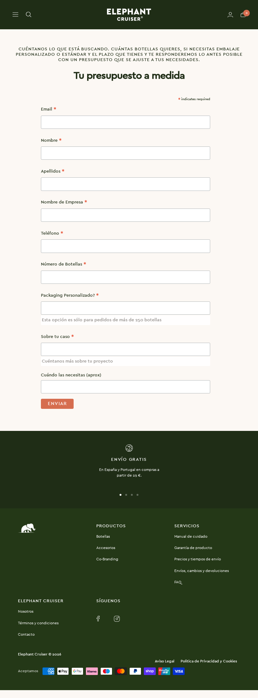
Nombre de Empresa (64, 203)
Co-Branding (107, 559)
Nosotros (25, 611)
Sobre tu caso (57, 337)
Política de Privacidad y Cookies (209, 661)
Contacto (26, 634)
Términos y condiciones (38, 623)
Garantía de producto (193, 548)
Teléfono (52, 234)
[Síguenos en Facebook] (100, 618)
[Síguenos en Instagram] (117, 618)
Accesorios (105, 548)
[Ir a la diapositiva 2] (126, 495)
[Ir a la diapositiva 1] (120, 495)
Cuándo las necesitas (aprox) (71, 375)
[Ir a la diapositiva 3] (132, 495)
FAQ (177, 582)
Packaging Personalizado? (70, 296)
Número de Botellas (63, 265)
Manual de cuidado (190, 536)
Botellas (103, 536)
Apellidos (52, 172)
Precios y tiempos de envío (197, 559)
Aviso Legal (164, 661)
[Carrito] (243, 14)
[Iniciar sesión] (230, 14)
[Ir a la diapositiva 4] (137, 495)
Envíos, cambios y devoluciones (201, 571)
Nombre (51, 141)
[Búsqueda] (28, 14)
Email (48, 110)
